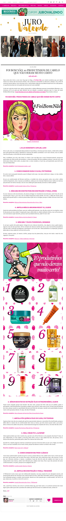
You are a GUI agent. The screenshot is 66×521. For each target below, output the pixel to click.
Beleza (13, 5)
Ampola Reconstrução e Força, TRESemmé (26, 482)
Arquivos (21, 2)
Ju (13, 499)
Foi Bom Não (9, 496)
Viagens (53, 5)
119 (49, 500)
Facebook (30, 501)
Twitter (33, 501)
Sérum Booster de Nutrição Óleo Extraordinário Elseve (28, 413)
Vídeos (60, 5)
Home (4, 2)
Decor (33, 5)
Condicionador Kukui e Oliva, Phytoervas (25, 186)
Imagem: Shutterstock (33, 141)
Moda (40, 5)
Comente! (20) (57, 500)
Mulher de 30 (23, 5)
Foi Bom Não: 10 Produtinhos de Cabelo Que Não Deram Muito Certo (33, 71)
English (35, 2)
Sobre (9, 2)
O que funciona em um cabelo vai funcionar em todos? (30, 92)
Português (30, 2)
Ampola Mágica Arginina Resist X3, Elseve (26, 217)
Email (41, 501)
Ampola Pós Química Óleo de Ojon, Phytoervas (27, 428)
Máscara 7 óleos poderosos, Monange (24, 238)
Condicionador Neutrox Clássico (23, 466)
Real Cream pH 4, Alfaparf (21, 448)
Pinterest (36, 501)
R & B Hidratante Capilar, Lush (23, 166)
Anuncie (15, 2)
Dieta (46, 5)
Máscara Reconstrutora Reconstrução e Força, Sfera (28, 202)
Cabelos (6, 5)
